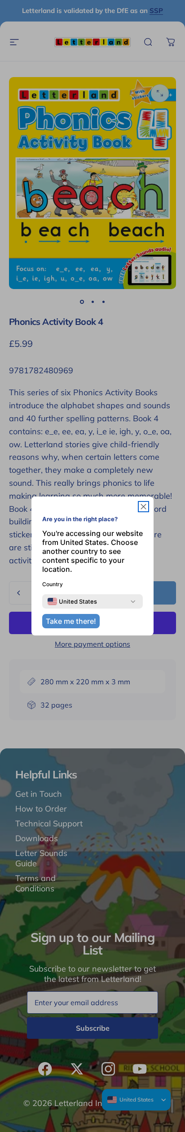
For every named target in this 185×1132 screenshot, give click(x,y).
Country (52, 584)
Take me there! (71, 621)
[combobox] (72, 601)
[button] (143, 506)
